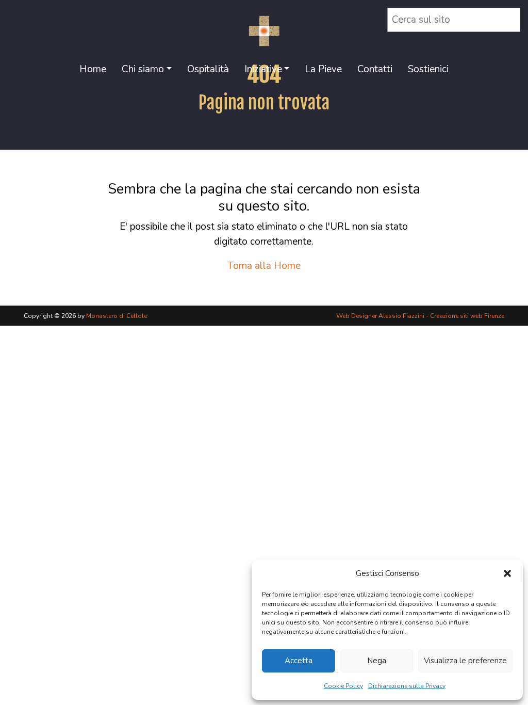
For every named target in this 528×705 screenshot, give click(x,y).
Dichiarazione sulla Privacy (407, 686)
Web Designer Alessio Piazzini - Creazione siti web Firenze (420, 316)
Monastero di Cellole (116, 316)
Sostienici (428, 69)
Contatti (374, 69)
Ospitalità (208, 69)
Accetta (298, 660)
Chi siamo (143, 69)
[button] (507, 573)
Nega (376, 660)
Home (92, 69)
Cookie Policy (343, 686)
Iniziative (263, 69)
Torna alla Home (264, 266)
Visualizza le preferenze (465, 660)
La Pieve (323, 69)
